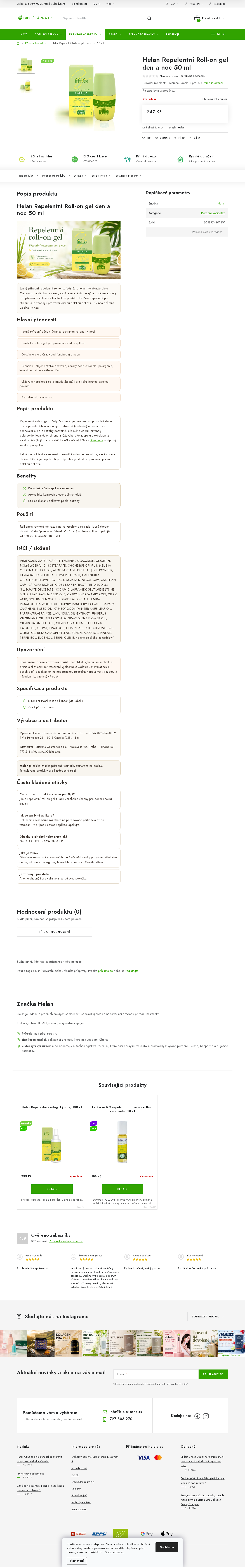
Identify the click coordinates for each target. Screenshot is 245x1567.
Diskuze (78, 175)
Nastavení (77, 1561)
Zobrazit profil (205, 1316)
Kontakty (76, 1488)
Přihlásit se (213, 1374)
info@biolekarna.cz (126, 1411)
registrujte (132, 971)
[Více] (218, 34)
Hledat (149, 18)
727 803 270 (121, 1419)
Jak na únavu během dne (30, 1473)
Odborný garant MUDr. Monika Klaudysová (41, 4)
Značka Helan (99, 175)
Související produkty (127, 175)
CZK (173, 4)
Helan (181, 127)
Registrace (219, 4)
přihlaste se (105, 971)
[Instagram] (206, 1416)
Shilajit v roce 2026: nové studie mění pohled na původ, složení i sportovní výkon (202, 1461)
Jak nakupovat (79, 4)
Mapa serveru (79, 1509)
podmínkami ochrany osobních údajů (167, 1384)
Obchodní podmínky (83, 1482)
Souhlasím (167, 1547)
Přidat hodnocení (54, 932)
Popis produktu (25, 175)
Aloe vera (96, 440)
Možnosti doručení (218, 99)
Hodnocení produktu (53, 175)
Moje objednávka (81, 1502)
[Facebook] (197, 1416)
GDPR (97, 4)
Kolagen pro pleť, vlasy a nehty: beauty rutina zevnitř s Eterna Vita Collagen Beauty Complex (202, 1499)
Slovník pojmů (79, 1495)
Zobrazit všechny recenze (66, 1241)
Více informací (114, 1552)
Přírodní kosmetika (213, 213)
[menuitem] (24, 34)
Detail (52, 1189)
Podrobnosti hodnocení (192, 76)
